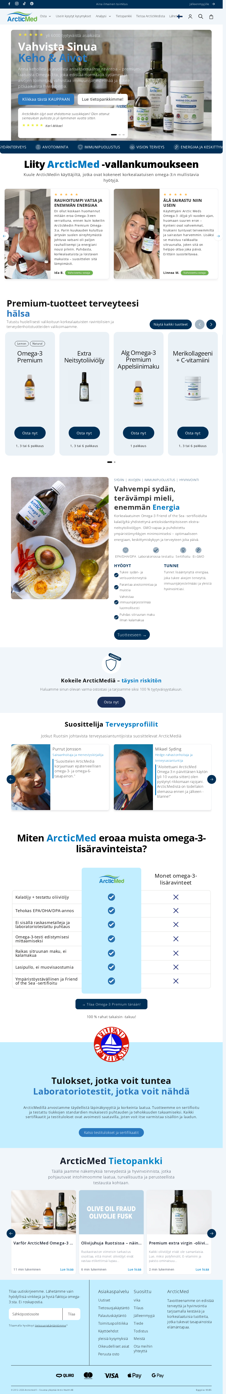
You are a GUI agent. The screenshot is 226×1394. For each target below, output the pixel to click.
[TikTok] (24, 3)
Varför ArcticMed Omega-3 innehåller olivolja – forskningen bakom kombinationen (43, 1243)
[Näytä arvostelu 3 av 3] (123, 134)
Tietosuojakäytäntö (114, 1307)
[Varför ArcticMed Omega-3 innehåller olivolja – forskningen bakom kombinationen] (43, 1212)
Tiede (138, 1323)
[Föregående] (11, 1233)
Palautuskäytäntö (112, 1315)
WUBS (209, 1389)
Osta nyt (30, 433)
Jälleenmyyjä (144, 1315)
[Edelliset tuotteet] (200, 324)
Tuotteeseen (129, 634)
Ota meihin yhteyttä (143, 1348)
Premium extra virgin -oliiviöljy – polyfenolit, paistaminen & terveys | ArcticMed (179, 1243)
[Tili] (190, 16)
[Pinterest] (31, 3)
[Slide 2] (114, 462)
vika (137, 1300)
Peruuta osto (108, 1354)
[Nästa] (211, 1233)
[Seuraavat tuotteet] (211, 324)
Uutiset (104, 1300)
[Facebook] (9, 3)
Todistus (141, 1331)
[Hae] (201, 16)
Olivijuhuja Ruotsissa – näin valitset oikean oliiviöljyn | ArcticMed (111, 1243)
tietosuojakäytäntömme (50, 1325)
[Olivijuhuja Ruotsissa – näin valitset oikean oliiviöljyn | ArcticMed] (111, 1212)
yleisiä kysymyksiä (113, 1338)
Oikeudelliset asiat (113, 1346)
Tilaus (138, 1307)
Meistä (139, 1338)
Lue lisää (67, 1269)
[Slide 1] (109, 462)
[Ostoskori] (211, 16)
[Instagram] (16, 3)
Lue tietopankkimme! (102, 99)
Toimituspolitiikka (113, 1323)
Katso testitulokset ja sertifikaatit (111, 1132)
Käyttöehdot (108, 1331)
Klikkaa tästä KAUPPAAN (46, 99)
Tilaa (71, 1314)
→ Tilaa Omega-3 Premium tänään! (111, 1004)
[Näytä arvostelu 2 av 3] (118, 134)
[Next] (218, 236)
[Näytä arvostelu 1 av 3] (112, 134)
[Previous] (4, 236)
